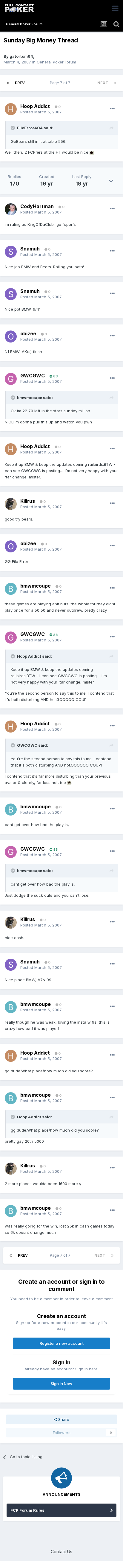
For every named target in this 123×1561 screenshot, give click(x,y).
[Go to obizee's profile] (11, 336)
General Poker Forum (56, 62)
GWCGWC (32, 376)
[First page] (8, 83)
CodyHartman (37, 206)
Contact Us (61, 1551)
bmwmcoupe (35, 586)
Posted (41, 111)
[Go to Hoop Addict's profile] (11, 109)
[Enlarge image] (92, 152)
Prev (20, 83)
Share (63, 1419)
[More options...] (112, 108)
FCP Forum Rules (27, 1510)
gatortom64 (21, 56)
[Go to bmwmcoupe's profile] (11, 589)
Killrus (27, 501)
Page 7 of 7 (61, 83)
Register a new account (62, 1343)
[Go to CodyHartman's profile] (11, 209)
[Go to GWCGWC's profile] (11, 379)
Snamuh (30, 249)
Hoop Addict (35, 106)
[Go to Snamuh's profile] (11, 252)
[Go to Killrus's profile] (11, 504)
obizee (28, 333)
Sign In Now (61, 1383)
